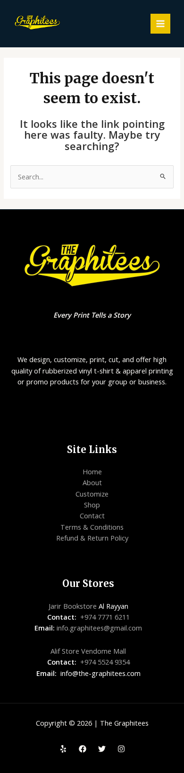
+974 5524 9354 (105, 661)
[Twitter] (102, 749)
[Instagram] (121, 749)
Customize (92, 493)
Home (92, 471)
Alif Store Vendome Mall (88, 651)
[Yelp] (63, 749)
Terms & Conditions (92, 527)
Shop (92, 504)
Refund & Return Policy (92, 537)
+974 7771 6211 (105, 617)
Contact (92, 515)
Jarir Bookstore (73, 606)
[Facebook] (82, 749)
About (92, 482)
